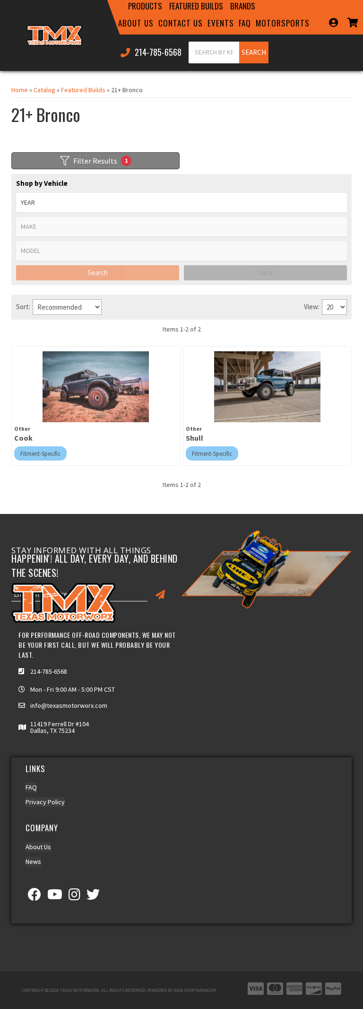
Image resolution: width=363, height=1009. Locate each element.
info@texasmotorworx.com (68, 705)
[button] (146, 6)
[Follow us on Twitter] (93, 897)
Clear (265, 272)
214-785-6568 (48, 671)
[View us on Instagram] (74, 897)
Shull (194, 438)
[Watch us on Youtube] (54, 897)
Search (97, 272)
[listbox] (181, 202)
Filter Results (100, 160)
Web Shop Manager (195, 990)
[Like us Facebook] (34, 897)
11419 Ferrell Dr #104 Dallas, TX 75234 (59, 727)
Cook (23, 438)
